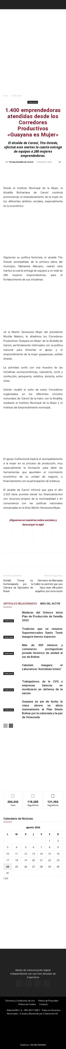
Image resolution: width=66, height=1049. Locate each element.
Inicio (5, 95)
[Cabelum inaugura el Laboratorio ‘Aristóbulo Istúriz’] (11, 669)
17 (7, 860)
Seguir (33, 794)
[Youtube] (46, 983)
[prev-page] (5, 726)
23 (58, 860)
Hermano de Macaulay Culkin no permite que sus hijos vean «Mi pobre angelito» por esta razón (48, 586)
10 (7, 853)
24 (7, 866)
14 (41, 853)
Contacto (43, 1004)
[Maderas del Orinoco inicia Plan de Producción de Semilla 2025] (11, 616)
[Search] (61, 4)
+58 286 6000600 (37, 1044)
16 (58, 853)
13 (33, 853)
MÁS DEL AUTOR (50, 603)
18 (16, 860)
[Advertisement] (33, 57)
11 (16, 853)
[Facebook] (19, 983)
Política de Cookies (27, 1004)
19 (25, 860)
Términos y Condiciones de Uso (20, 1000)
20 (33, 860)
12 (25, 853)
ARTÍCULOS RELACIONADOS (20, 603)
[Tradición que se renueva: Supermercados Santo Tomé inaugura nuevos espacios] (11, 633)
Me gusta (13, 794)
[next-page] (11, 726)
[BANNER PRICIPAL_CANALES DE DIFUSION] (33, 16)
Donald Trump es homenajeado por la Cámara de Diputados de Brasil (18, 586)
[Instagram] (28, 983)
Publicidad (17, 95)
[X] (37, 983)
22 (49, 860)
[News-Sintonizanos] (28, 783)
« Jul (5, 878)
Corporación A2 (50, 1013)
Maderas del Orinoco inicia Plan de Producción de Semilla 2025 (42, 616)
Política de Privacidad (48, 1000)
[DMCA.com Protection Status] (33, 1040)
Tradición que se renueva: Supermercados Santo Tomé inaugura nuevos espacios (42, 632)
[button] (5, 4)
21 (41, 860)
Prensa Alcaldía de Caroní (21, 162)
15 (49, 853)
